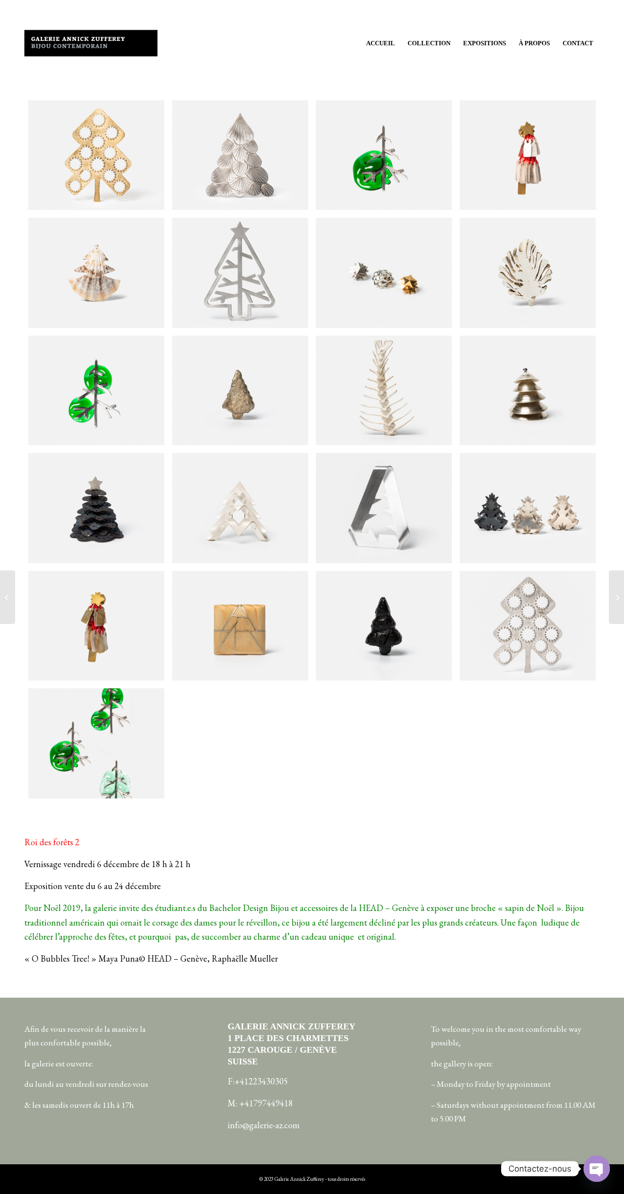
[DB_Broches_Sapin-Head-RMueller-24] (96, 155)
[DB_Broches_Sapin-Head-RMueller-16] (528, 155)
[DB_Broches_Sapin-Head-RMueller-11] (240, 508)
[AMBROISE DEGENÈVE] (7, 597)
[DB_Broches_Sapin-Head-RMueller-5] (384, 272)
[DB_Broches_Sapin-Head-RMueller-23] (528, 625)
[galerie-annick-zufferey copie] (90, 43)
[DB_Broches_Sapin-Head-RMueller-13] (240, 155)
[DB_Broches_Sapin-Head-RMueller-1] (528, 272)
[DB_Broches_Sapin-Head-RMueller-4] (240, 390)
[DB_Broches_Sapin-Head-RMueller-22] (96, 743)
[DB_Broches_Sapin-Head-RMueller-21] (96, 390)
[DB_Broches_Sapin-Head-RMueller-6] (240, 625)
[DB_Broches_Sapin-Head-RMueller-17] (96, 272)
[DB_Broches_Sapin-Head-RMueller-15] (96, 625)
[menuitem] (380, 43)
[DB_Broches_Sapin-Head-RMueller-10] (96, 508)
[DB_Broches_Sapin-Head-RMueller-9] (384, 508)
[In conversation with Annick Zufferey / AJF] (616, 597)
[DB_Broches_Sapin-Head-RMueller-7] (384, 390)
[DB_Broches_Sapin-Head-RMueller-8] (528, 390)
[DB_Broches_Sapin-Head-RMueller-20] (384, 155)
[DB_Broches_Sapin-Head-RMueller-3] (240, 272)
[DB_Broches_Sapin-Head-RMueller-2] (384, 625)
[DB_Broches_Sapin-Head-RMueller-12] (528, 508)
